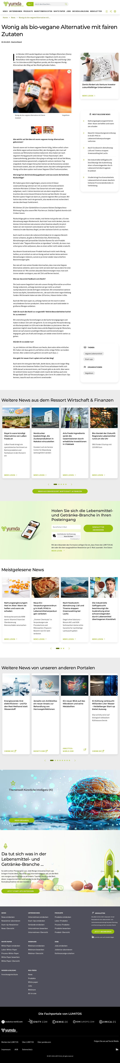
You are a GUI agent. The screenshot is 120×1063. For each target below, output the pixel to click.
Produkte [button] (28, 11)
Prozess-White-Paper (10, 953)
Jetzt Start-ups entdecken (20, 891)
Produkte (32, 978)
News (30, 974)
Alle (29, 4)
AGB (16, 1049)
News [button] (5, 11)
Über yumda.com (44, 1042)
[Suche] (66, 4)
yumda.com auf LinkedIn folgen (104, 937)
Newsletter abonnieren (98, 528)
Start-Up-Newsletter (9, 924)
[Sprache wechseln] (115, 11)
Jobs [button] (68, 11)
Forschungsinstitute (9, 974)
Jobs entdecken (61, 946)
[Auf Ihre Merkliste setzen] (106, 11)
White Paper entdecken (10, 946)
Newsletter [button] (96, 11)
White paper (33, 982)
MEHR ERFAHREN (22, 820)
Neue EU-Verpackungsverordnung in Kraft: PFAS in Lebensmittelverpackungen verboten (102, 137)
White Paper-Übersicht (10, 961)
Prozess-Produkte (62, 924)
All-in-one (32, 993)
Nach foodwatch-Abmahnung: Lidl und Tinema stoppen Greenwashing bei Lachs (100, 150)
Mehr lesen (56, 550)
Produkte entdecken (63, 917)
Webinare (32, 989)
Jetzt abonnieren (102, 931)
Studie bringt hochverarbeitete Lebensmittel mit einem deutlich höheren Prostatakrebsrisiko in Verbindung (101, 181)
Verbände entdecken (36, 924)
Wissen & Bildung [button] (80, 11)
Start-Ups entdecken (36, 921)
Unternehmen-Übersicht (38, 932)
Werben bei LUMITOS (9, 1042)
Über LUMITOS (28, 1042)
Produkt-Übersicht (62, 932)
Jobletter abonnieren (63, 949)
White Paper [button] (59, 11)
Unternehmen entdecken (38, 917)
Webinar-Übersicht (35, 953)
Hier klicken (68, 536)
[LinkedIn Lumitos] (117, 1049)
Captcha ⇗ (75, 539)
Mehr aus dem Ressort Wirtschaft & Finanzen (60, 491)
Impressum (6, 1049)
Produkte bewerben (63, 928)
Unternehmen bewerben (38, 928)
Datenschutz (27, 1049)
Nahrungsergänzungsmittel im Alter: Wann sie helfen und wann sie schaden (101, 123)
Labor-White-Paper (9, 949)
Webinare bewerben (36, 949)
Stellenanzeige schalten (64, 953)
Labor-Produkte (61, 921)
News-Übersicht (7, 928)
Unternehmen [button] (15, 11)
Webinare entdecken (36, 946)
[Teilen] (110, 11)
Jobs (30, 986)
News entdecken (8, 917)
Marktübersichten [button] (43, 11)
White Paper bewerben (10, 957)
